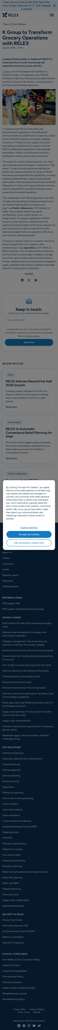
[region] (29, 515)
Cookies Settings (29, 527)
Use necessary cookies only (29, 542)
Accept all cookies (29, 534)
